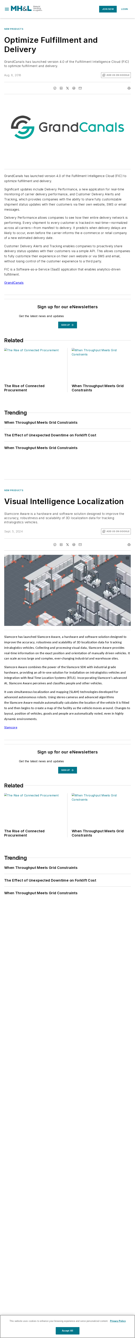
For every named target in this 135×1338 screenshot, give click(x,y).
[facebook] (55, 88)
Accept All (67, 1330)
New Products (13, 29)
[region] (67, 1326)
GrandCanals (14, 283)
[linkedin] (61, 88)
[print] (129, 88)
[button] (6, 9)
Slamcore (10, 727)
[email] (80, 88)
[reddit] (74, 88)
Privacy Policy (118, 1321)
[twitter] (67, 88)
